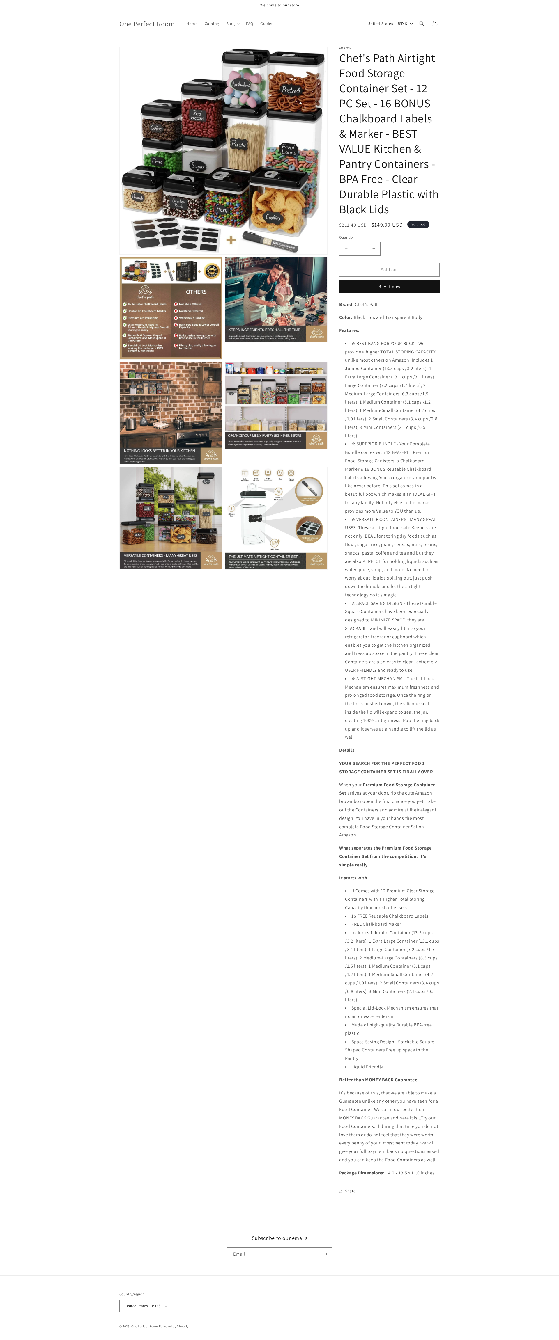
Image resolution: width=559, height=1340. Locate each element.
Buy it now (389, 286)
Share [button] (350, 1190)
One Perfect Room (144, 1327)
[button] (233, 23)
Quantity (346, 237)
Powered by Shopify (174, 1327)
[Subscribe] (325, 1254)
